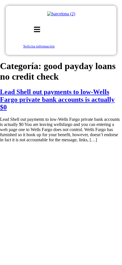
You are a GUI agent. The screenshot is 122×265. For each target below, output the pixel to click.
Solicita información (39, 46)
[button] (37, 30)
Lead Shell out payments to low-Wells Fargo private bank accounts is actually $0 (57, 99)
